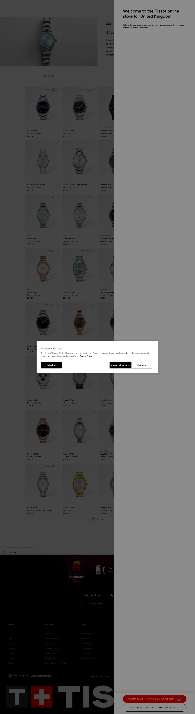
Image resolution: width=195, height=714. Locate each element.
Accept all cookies (120, 365)
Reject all (51, 365)
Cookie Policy (86, 356)
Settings (141, 365)
